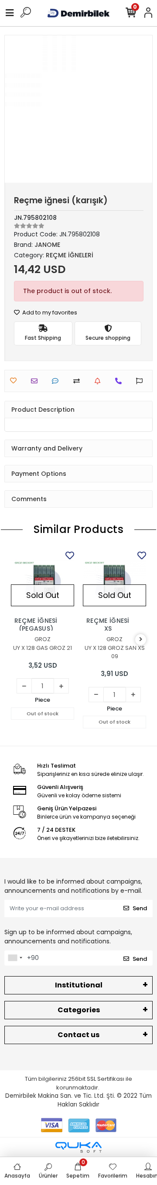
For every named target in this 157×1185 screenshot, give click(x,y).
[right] (140, 640)
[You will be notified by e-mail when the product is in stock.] (99, 381)
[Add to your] (78, 381)
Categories (79, 1010)
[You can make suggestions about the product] (141, 381)
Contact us (78, 1035)
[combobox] (15, 958)
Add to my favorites (49, 312)
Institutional (78, 985)
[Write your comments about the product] (57, 381)
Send (140, 908)
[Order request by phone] (120, 381)
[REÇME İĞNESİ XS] (114, 580)
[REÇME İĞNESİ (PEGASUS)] (42, 580)
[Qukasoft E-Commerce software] (78, 1147)
